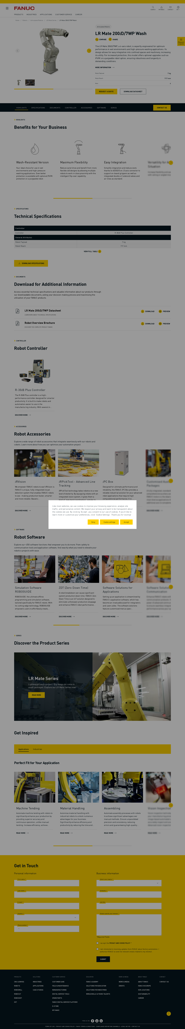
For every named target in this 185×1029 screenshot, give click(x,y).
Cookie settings (109, 522)
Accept (126, 522)
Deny (93, 522)
